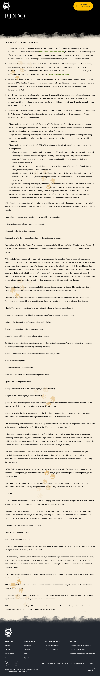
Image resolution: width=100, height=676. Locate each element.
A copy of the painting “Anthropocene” (82, 653)
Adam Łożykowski (51, 649)
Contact (80, 663)
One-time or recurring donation (80, 645)
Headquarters (9, 653)
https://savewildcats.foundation (51, 52)
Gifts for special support (78, 649)
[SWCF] (6, 6)
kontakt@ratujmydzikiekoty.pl (59, 74)
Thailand (27, 649)
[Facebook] (7, 663)
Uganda (27, 658)
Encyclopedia (69, 663)
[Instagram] (16, 663)
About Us (8, 645)
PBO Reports (90, 663)
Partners (7, 658)
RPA (25, 653)
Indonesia (27, 645)
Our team (8, 649)
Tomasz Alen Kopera (52, 645)
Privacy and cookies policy (51, 663)
